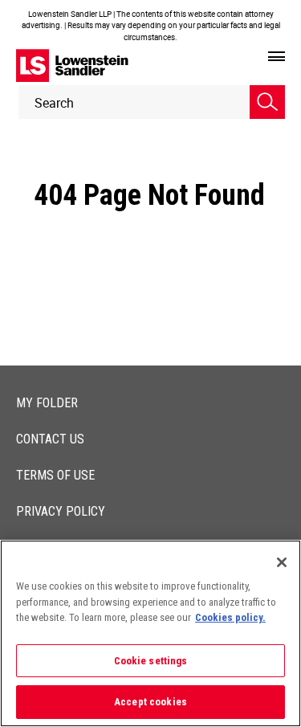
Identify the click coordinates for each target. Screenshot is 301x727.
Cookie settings (151, 661)
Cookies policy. (230, 617)
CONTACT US (50, 439)
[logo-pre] (72, 65)
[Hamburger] (276, 57)
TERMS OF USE (55, 475)
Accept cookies (150, 702)
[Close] (281, 562)
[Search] (267, 102)
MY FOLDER (47, 402)
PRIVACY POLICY (60, 511)
